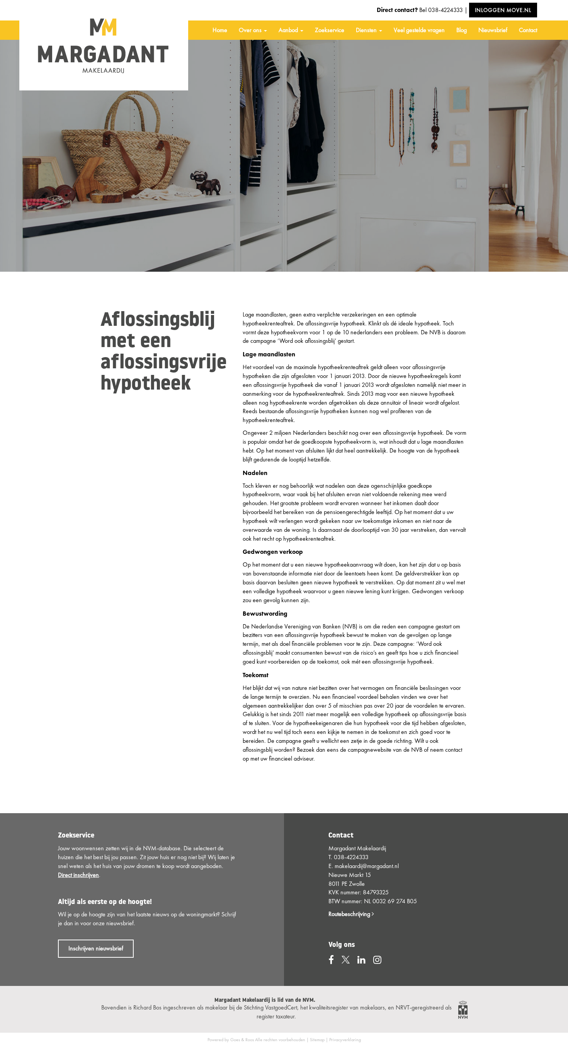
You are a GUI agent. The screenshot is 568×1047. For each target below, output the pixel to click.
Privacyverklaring (345, 1040)
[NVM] (463, 1008)
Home (220, 30)
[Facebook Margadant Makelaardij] (331, 960)
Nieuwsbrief (492, 30)
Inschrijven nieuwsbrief (95, 948)
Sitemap (317, 1040)
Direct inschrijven (78, 875)
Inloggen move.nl (503, 10)
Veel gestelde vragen (419, 30)
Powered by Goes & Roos (230, 1040)
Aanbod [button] (289, 30)
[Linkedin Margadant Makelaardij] (361, 960)
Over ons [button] (251, 30)
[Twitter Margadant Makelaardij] (346, 960)
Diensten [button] (367, 30)
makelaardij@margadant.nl (367, 866)
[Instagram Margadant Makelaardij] (377, 960)
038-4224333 (445, 10)
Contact (528, 30)
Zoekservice (329, 30)
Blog (461, 30)
